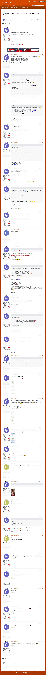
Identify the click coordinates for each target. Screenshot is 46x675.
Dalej (7, 23)
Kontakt (29, 672)
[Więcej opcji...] (42, 27)
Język (17, 672)
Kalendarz (6, 7)
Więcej (29, 5)
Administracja (16, 7)
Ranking (28, 7)
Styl (19, 672)
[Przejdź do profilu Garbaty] (4, 20)
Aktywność (9, 5)
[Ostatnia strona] (9, 23)
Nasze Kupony (13, 20)
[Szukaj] (43, 5)
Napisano (14, 54)
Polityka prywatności (24, 672)
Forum (3, 7)
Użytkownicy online (22, 7)
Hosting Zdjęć (20, 5)
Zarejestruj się (42, 1)
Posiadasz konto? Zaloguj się (33, 1)
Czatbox (25, 5)
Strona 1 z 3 (13, 23)
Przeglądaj (4, 5)
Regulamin (11, 7)
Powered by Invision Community (23, 673)
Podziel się (33, 19)
